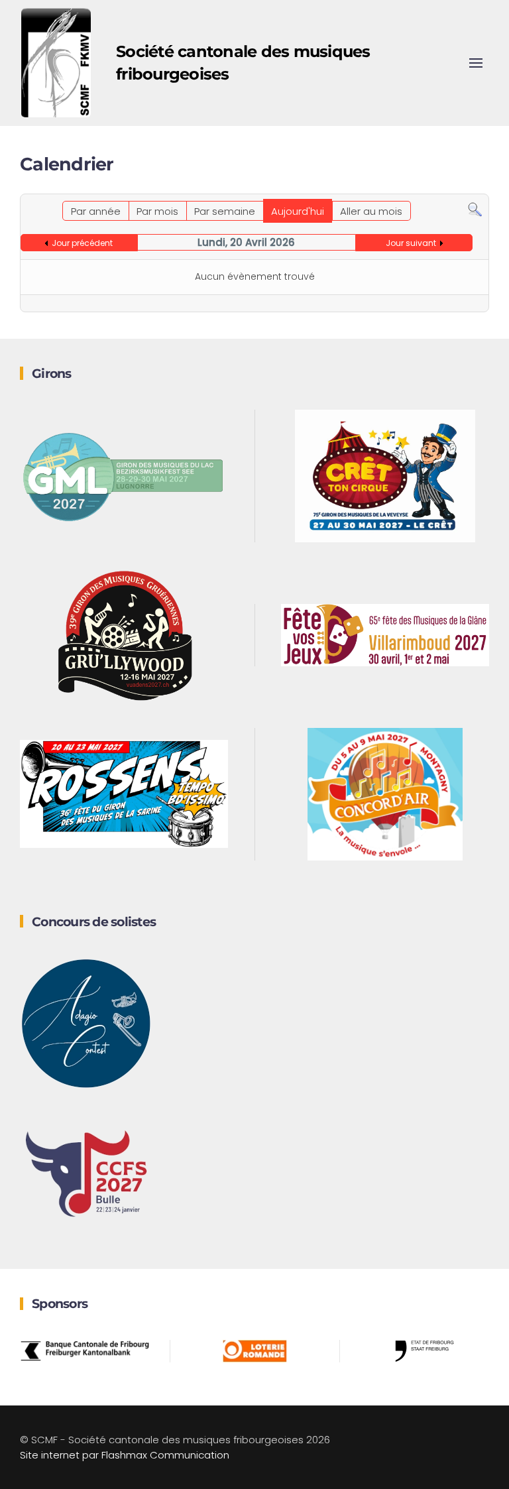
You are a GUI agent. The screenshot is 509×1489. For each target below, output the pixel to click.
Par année (96, 211)
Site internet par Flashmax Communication (124, 1455)
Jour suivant (411, 243)
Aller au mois (371, 211)
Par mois (157, 211)
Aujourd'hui (297, 211)
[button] (475, 63)
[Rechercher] (475, 208)
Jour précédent (82, 243)
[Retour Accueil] (56, 63)
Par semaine (224, 211)
